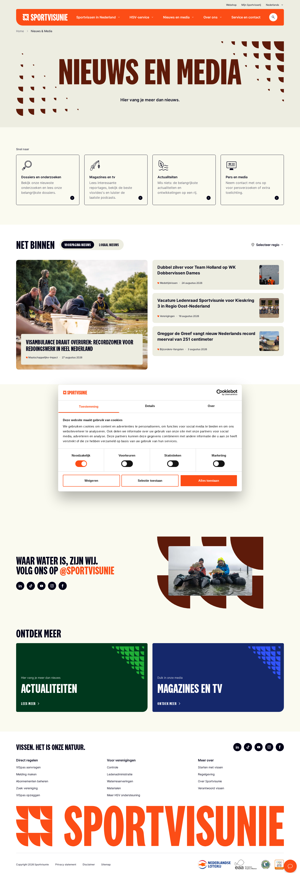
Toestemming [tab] (88, 406)
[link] (59, 767)
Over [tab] (211, 406)
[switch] (127, 463)
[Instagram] (52, 586)
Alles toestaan (208, 480)
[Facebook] (63, 586)
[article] (82, 677)
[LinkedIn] (20, 586)
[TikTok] (31, 586)
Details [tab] (150, 406)
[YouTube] (41, 586)
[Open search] (273, 17)
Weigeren (91, 480)
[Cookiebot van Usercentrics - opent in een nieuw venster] (219, 392)
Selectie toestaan (150, 480)
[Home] (45, 17)
